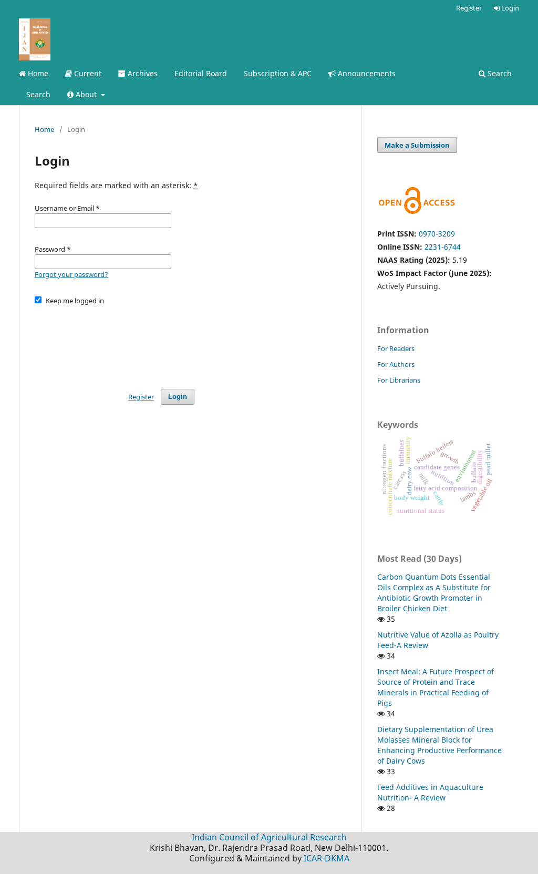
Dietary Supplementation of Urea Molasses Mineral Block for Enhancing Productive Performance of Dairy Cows (439, 745)
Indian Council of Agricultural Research (269, 837)
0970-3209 (437, 234)
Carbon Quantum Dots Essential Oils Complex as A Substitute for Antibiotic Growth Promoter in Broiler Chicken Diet (434, 592)
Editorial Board (200, 73)
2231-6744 (443, 247)
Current (86, 73)
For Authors (396, 364)
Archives (142, 73)
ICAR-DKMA (326, 858)
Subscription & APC (278, 73)
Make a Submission (417, 145)
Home (37, 73)
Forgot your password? (71, 274)
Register (469, 8)
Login (509, 8)
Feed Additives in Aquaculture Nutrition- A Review (430, 792)
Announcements (366, 73)
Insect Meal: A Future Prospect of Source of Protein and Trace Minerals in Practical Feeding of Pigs (435, 687)
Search (38, 94)
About (86, 94)
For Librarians (398, 380)
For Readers (396, 348)
